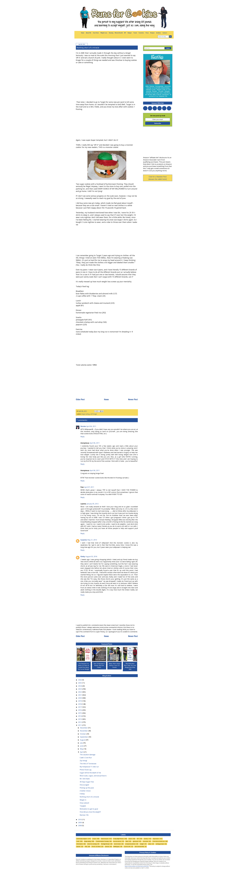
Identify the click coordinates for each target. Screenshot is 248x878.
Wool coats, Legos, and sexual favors (93, 776)
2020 (80, 698)
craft (78, 841)
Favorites (141, 33)
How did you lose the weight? (90, 812)
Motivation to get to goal (89, 809)
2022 (80, 692)
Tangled (83, 806)
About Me (88, 33)
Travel (135, 33)
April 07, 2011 (89, 487)
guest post (135, 841)
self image (93, 414)
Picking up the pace (87, 788)
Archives (158, 33)
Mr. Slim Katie (85, 779)
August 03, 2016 (91, 556)
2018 (80, 704)
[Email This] (95, 411)
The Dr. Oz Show (96, 846)
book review (117, 844)
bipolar (78, 846)
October (83, 734)
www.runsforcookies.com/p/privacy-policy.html (137, 866)
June (82, 746)
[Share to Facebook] (101, 411)
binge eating (85, 414)
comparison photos (130, 844)
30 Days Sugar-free (87, 782)
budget (142, 844)
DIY (125, 33)
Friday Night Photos (118, 838)
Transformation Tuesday (102, 841)
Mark (127, 841)
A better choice (85, 791)
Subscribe (157, 123)
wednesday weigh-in (82, 838)
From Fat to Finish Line (159, 841)
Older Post (80, 399)
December (84, 728)
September (84, 737)
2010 (80, 819)
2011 (80, 725)
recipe (94, 838)
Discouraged (84, 785)
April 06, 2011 (91, 426)
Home (82, 33)
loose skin (145, 841)
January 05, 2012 (93, 504)
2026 (80, 680)
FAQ (86, 846)
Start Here (96, 33)
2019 (80, 701)
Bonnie (83, 426)
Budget (130, 33)
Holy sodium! (84, 803)
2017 (80, 707)
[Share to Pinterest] (103, 411)
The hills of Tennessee (88, 764)
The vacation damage (87, 755)
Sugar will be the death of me (90, 773)
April (82, 752)
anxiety (146, 838)
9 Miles (82, 794)
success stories (117, 841)
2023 (80, 689)
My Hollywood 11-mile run (89, 767)
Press (147, 33)
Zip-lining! (83, 761)
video (149, 844)
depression (156, 838)
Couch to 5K (127, 846)
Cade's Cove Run (86, 758)
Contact (165, 33)
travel (130, 838)
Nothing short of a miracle (89, 797)
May (82, 749)
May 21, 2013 (92, 540)
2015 (80, 713)
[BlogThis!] (97, 411)
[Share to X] (99, 411)
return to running (91, 844)
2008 (80, 825)
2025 (80, 683)
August (83, 740)
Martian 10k (84, 815)
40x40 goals (116, 846)
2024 (80, 686)
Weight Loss (104, 33)
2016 (80, 710)
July (81, 743)
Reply (82, 437)
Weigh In (83, 800)
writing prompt (160, 844)
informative (80, 844)
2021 (80, 695)
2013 (80, 719)
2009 (80, 822)
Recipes (152, 33)
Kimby (83, 556)
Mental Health (119, 33)
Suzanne (84, 540)
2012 (80, 722)
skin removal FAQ (139, 846)
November (84, 731)
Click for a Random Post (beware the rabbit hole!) (158, 178)
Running (111, 33)
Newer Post (133, 399)
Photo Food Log (85, 770)
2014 (80, 716)
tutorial (107, 846)
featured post (104, 838)
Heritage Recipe (105, 844)
